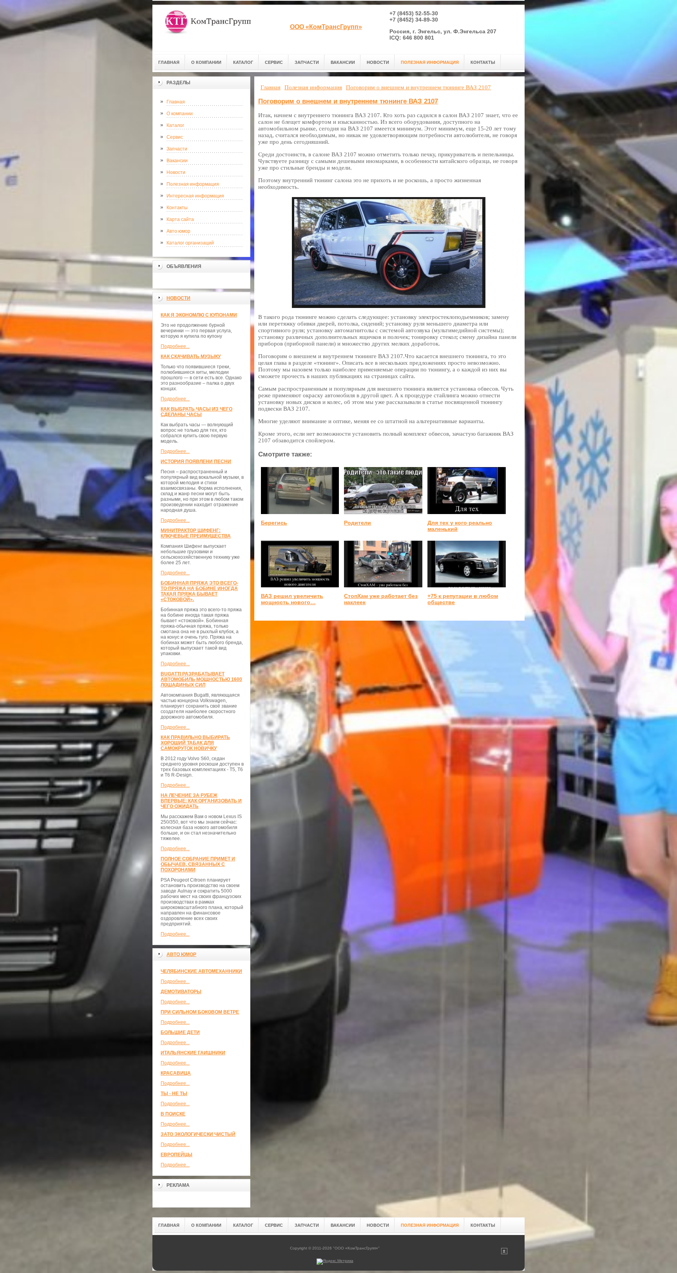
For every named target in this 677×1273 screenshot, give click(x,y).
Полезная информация (193, 184)
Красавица (176, 1073)
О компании (180, 113)
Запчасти (177, 149)
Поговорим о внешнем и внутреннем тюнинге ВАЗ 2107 (348, 101)
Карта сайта (180, 219)
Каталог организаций (190, 243)
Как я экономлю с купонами (199, 315)
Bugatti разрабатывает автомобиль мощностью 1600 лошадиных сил (201, 679)
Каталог (175, 125)
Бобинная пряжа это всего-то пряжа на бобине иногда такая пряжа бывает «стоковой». (199, 591)
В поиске (173, 1114)
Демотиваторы (181, 991)
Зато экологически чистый (198, 1134)
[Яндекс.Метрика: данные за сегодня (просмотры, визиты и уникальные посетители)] (335, 1262)
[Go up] (504, 1253)
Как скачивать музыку (191, 356)
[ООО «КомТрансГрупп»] (207, 28)
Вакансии (177, 160)
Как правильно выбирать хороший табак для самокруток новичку (195, 743)
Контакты (177, 207)
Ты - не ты (174, 1093)
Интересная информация (195, 196)
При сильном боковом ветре (200, 1012)
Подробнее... (175, 346)
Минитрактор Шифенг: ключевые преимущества (196, 533)
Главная (176, 102)
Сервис (175, 137)
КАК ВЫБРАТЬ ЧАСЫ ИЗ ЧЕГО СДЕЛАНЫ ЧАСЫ (196, 411)
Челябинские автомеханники (201, 971)
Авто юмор (178, 231)
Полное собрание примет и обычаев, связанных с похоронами (198, 864)
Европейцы (176, 1154)
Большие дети (180, 1032)
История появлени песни (196, 461)
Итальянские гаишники (193, 1053)
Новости (176, 172)
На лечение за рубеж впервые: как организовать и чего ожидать (201, 801)
